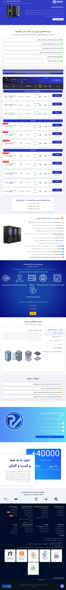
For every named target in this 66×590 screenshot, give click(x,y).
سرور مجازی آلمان (45, 515)
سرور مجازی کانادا (45, 510)
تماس (39, 257)
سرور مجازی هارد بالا (29, 514)
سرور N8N (31, 517)
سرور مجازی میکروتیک (28, 512)
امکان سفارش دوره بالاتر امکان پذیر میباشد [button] (50, 388)
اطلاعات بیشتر (57, 98)
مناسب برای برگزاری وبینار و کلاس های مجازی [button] (50, 53)
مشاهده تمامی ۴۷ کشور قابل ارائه (41, 517)
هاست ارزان (15, 514)
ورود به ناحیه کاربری (29, 528)
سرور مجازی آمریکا (60, 514)
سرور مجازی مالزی (44, 514)
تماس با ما (15, 526)
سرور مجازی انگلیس (44, 508)
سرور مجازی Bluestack (28, 522)
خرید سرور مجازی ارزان (28, 510)
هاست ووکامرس (14, 512)
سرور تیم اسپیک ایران (44, 530)
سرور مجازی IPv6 (60, 515)
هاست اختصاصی (14, 510)
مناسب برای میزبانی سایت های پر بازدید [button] (51, 48)
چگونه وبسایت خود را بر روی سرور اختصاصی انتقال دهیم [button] (47, 397)
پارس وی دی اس (26, 584)
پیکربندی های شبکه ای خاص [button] (53, 57)
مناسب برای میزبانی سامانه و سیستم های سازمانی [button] (48, 40)
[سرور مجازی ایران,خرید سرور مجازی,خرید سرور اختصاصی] (57, 2)
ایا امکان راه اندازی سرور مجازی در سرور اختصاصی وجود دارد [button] (46, 384)
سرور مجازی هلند (60, 510)
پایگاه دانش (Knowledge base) (42, 526)
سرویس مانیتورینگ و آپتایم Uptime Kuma (26, 519)
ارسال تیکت (33, 313)
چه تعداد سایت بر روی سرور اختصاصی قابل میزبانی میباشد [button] (46, 393)
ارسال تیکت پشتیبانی (29, 530)
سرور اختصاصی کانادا (60, 533)
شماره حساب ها (14, 533)
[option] (58, 499)
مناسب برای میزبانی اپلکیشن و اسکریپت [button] (51, 44)
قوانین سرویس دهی (13, 531)
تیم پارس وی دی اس (37, 584)
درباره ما (15, 528)
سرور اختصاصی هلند (60, 530)
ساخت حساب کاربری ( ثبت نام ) (26, 526)
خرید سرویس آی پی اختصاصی (27, 508)
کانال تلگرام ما (14, 530)
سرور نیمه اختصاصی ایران (59, 528)
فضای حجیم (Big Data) (43, 528)
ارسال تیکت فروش (29, 531)
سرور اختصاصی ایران (56, 80)
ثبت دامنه (15, 515)
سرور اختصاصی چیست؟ (58, 19)
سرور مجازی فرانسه (60, 512)
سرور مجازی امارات (44, 512)
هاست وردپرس (14, 508)
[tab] (33, 39)
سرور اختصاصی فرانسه (59, 531)
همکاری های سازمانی (44, 531)
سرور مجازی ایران (60, 508)
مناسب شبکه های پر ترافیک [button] (53, 61)
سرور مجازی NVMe (29, 515)
